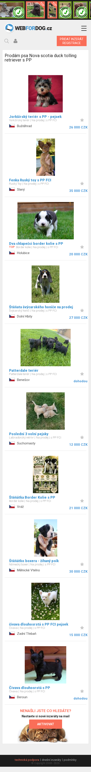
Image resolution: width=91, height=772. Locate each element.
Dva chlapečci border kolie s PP (36, 244)
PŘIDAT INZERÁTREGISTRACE (71, 41)
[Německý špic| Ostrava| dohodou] (35, 9)
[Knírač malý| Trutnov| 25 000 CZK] (52, 9)
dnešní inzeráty (51, 759)
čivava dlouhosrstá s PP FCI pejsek (38, 624)
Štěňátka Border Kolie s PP (32, 497)
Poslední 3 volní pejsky (28, 434)
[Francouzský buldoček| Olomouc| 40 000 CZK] (65, 9)
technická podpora (27, 759)
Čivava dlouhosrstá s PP (29, 688)
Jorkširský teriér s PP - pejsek (35, 117)
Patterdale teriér (23, 370)
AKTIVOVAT (45, 724)
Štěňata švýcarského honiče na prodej (41, 307)
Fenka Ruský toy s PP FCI (30, 180)
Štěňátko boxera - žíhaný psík (34, 561)
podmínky (70, 759)
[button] (84, 28)
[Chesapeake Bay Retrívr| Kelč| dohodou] (80, 9)
